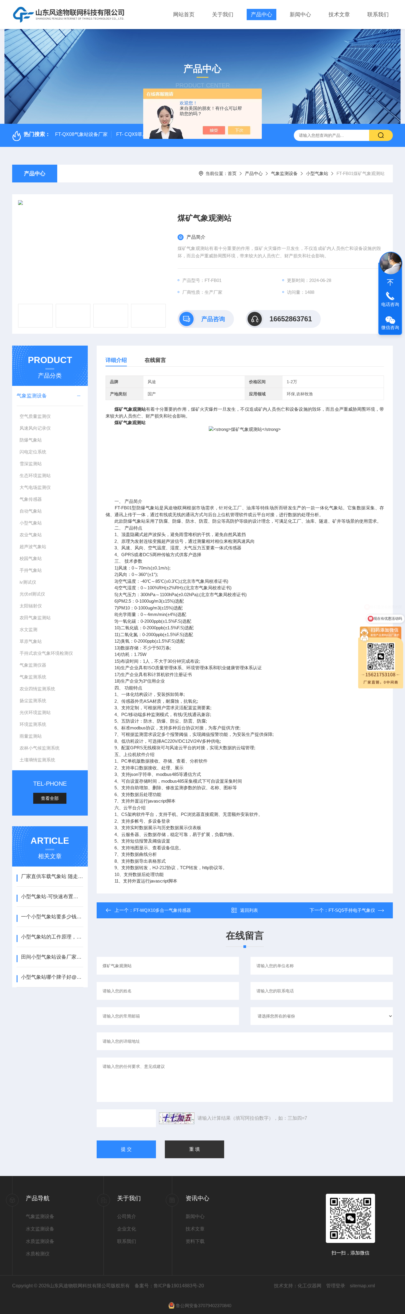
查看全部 (50, 798)
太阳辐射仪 (31, 605)
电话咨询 (390, 304)
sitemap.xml (362, 1285)
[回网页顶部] (390, 282)
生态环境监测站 (35, 475)
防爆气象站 (31, 439)
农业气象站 (31, 534)
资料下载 (195, 1241)
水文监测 (28, 629)
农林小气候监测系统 (40, 747)
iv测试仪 (28, 582)
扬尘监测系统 (33, 700)
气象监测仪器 (33, 665)
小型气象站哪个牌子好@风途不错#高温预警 (52, 977)
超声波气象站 (33, 546)
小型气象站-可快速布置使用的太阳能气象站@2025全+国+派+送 (52, 896)
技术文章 (339, 14)
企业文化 (126, 1228)
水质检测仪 (38, 1253)
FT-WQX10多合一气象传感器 (162, 910)
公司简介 (126, 1216)
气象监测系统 (33, 676)
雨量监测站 (31, 736)
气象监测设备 (284, 173)
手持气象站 (31, 570)
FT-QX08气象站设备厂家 (81, 134)
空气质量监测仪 (35, 416)
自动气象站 (31, 511)
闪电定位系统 (33, 451)
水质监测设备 (40, 1241)
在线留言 (155, 360)
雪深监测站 (31, 463)
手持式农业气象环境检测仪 (46, 653)
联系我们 (378, 14)
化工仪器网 (309, 1285)
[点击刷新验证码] (176, 1118)
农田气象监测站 (35, 617)
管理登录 (335, 1285)
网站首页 (183, 14)
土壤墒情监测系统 (37, 759)
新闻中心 (300, 14)
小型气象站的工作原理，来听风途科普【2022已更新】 (52, 937)
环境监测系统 (33, 724)
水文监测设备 (40, 1228)
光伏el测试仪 (32, 593)
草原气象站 (31, 641)
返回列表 (249, 910)
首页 (232, 173)
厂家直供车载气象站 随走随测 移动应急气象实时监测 (52, 876)
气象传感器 (31, 499)
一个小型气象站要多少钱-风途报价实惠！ (52, 917)
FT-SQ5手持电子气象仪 (352, 910)
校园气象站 (31, 558)
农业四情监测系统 (37, 688)
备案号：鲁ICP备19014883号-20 (169, 1285)
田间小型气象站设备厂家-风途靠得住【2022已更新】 (52, 957)
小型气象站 (317, 173)
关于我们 (222, 14)
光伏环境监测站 (35, 712)
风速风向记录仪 (35, 428)
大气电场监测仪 (35, 487)
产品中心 (261, 14)
